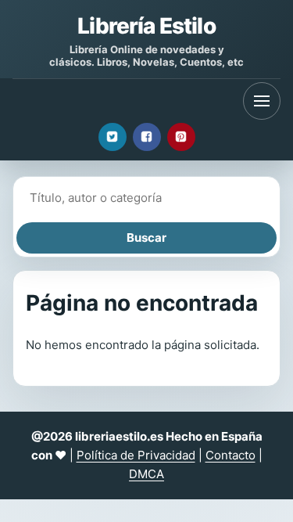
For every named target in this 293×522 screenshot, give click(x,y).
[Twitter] (112, 137)
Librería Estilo (146, 26)
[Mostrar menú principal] (261, 101)
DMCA (146, 473)
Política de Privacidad (136, 455)
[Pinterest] (181, 137)
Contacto (230, 455)
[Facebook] (147, 137)
